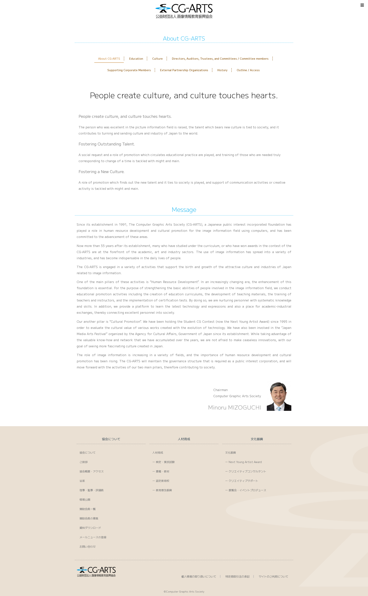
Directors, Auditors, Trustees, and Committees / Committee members (220, 58)
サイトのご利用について (273, 576)
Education (136, 58)
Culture (157, 58)
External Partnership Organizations (184, 70)
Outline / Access (248, 70)
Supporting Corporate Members (129, 70)
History (222, 70)
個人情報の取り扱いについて (198, 576)
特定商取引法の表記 (237, 576)
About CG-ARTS (109, 58)
